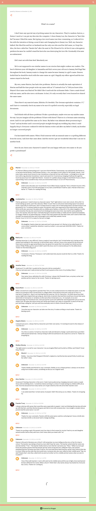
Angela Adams (21, 321)
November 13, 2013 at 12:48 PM (32, 427)
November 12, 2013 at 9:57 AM (35, 265)
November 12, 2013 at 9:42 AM (32, 237)
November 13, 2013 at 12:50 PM (38, 306)
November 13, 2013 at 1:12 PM (37, 458)
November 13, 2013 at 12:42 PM (38, 273)
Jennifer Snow (21, 265)
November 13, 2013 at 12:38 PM (38, 251)
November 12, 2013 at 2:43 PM (35, 321)
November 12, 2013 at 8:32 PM (33, 379)
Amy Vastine (20, 379)
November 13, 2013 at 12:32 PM (38, 183)
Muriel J (18, 167)
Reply (17, 195)
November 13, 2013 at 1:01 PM (37, 364)
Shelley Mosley (21, 345)
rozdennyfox (20, 199)
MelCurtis (19, 237)
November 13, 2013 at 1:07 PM (37, 413)
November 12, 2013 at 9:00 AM (34, 199)
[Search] (8, 2)
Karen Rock (20, 288)
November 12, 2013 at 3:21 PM (35, 345)
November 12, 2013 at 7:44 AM (30, 167)
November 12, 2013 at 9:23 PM (34, 403)
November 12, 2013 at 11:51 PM (36, 353)
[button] (11, 15)
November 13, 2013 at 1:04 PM (37, 389)
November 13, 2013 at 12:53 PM (38, 329)
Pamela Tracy (20, 403)
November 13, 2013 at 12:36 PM (38, 221)
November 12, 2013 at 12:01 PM (33, 288)
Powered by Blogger (49, 508)
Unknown (24, 183)
